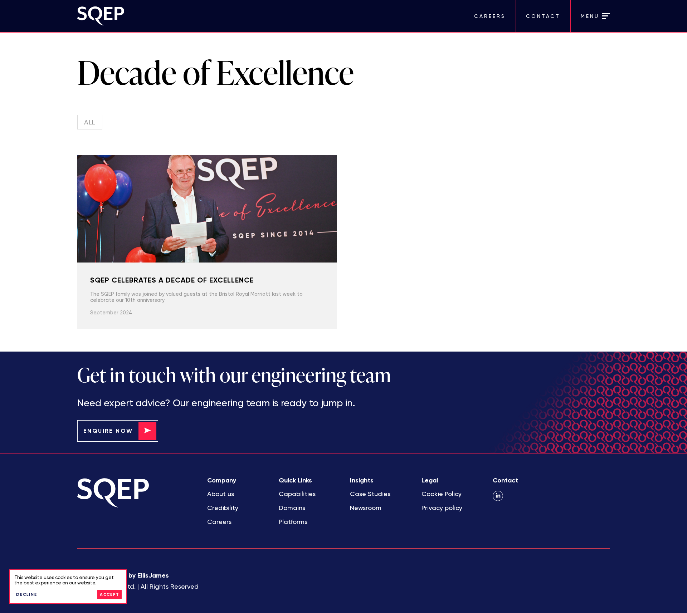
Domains (292, 507)
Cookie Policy (442, 493)
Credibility (222, 507)
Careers (489, 16)
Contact (543, 16)
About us (220, 493)
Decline (26, 594)
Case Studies (370, 493)
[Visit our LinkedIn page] (498, 496)
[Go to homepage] (210, 15)
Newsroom (365, 507)
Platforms (293, 521)
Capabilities (297, 493)
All (90, 122)
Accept (110, 594)
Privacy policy (442, 507)
